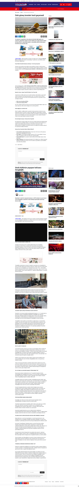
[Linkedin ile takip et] (21, 483)
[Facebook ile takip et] (16, 483)
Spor (35, 4)
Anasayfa (17, 12)
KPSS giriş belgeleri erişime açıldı (32, 8)
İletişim (53, 481)
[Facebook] (16, 36)
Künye (50, 481)
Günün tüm (61, 8)
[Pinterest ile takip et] (25, 483)
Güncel (38, 4)
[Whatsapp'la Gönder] (22, 36)
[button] (41, 36)
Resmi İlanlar (55, 4)
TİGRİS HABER (18, 58)
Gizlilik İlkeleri (57, 481)
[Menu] (61, 5)
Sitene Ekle (61, 481)
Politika (49, 4)
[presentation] (18, 9)
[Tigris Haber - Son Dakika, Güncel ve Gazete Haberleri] (21, 4)
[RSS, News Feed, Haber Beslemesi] (28, 483)
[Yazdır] (24, 36)
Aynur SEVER (21, 195)
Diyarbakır (31, 4)
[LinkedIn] (20, 36)
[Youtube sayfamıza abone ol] (18, 483)
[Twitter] (18, 36)
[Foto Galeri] (63, 0)
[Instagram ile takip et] (23, 483)
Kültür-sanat (44, 4)
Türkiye (21, 12)
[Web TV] (61, 0)
